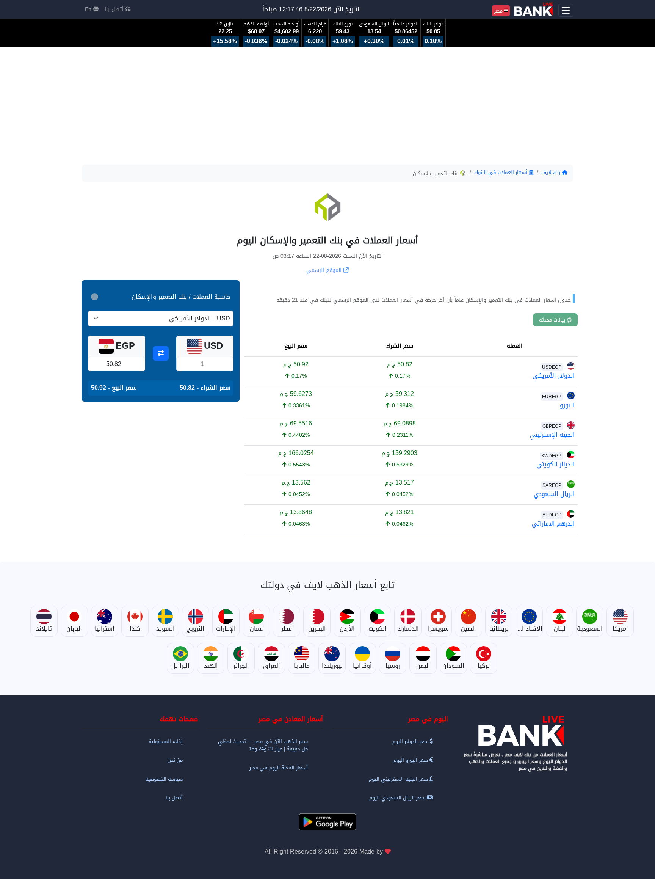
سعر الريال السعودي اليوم (398, 797)
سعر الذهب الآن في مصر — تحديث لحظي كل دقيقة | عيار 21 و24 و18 (263, 745)
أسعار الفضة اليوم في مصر (278, 767)
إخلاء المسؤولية (166, 741)
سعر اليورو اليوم (411, 760)
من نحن (175, 760)
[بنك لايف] (515, 730)
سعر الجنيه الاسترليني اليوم (399, 779)
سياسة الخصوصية (164, 779)
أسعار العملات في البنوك (501, 172)
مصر (499, 11)
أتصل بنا (115, 9)
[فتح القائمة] (565, 10)
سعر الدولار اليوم (411, 741)
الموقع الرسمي (324, 270)
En (89, 9)
